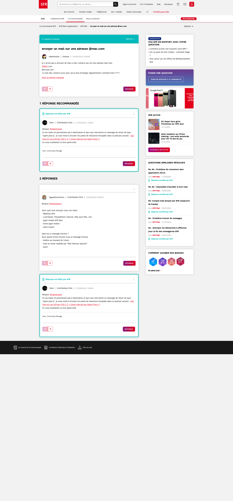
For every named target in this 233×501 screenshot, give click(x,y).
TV (147, 12)
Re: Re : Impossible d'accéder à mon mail (168, 187)
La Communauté (75, 18)
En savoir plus (154, 270)
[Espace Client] (191, 4)
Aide (159, 4)
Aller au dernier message (53, 78)
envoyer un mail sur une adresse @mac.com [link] (108, 26)
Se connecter (189, 18)
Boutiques (168, 4)
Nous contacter (93, 18)
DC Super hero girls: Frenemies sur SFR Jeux (172, 122)
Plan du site (87, 347)
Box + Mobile (116, 12)
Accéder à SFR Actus (159, 150)
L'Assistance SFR (57, 18)
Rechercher (115, 4)
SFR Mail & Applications (68, 26)
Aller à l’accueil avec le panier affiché (178, 4)
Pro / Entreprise (146, 4)
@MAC (45, 66)
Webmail (185, 4)
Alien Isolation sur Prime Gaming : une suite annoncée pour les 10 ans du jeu (175, 136)
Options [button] (187, 26)
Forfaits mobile (85, 12)
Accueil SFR (43, 4)
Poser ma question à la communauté (166, 79)
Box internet (69, 12)
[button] (45, 89)
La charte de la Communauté (29, 347)
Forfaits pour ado (161, 12)
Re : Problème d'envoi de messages (165, 218)
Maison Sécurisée (134, 12)
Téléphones (102, 12)
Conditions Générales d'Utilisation (62, 347)
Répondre (129, 89)
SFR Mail (83, 26)
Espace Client (191, 4)
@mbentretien (56, 129)
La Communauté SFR (47, 26)
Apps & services (129, 4)
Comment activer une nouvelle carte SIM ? (168, 49)
